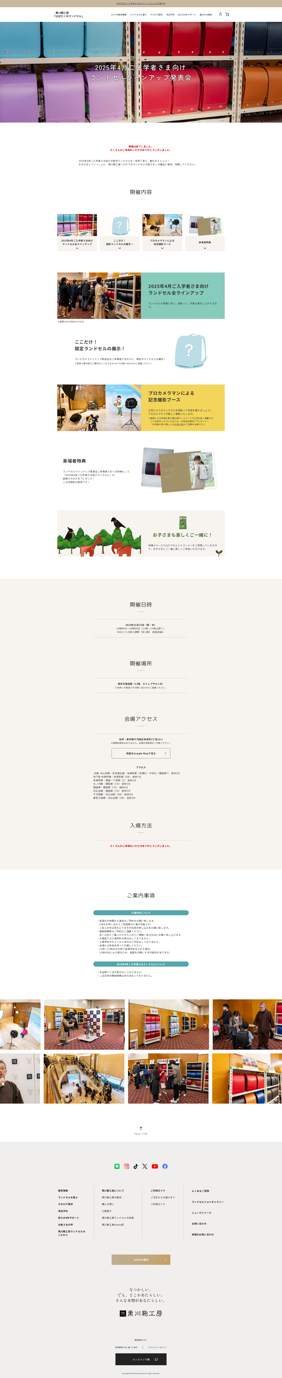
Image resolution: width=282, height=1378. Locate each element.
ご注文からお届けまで (163, 1197)
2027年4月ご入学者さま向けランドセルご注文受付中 (141, 3)
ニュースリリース (201, 1212)
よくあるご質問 (200, 1191)
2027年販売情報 (118, 14)
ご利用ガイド (158, 1190)
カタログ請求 (156, 14)
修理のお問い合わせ (203, 1234)
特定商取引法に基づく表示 (126, 1347)
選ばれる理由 (206, 14)
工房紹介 (107, 1211)
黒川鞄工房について (113, 1190)
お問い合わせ (199, 1223)
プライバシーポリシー (157, 1347)
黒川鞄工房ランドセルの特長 (118, 1217)
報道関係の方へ (141, 1340)
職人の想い (108, 1204)
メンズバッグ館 (141, 1359)
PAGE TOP (141, 1134)
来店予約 (170, 14)
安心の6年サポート (187, 14)
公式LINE (179, 424)
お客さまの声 (65, 1224)
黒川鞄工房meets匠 (113, 1224)
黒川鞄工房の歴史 (112, 1197)
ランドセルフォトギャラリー (208, 1202)
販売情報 (63, 1190)
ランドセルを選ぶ (138, 14)
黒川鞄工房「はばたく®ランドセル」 (68, 14)
